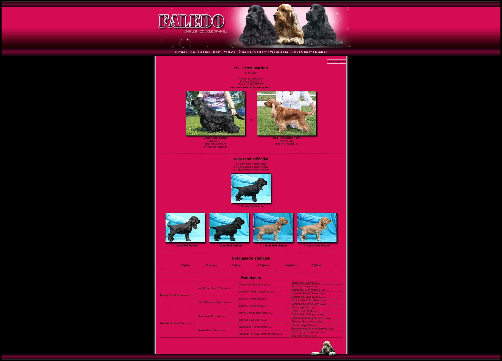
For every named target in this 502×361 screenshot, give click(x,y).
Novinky (181, 51)
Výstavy (230, 51)
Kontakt (321, 51)
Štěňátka (245, 51)
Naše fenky (213, 51)
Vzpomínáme (279, 51)
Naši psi (196, 51)
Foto (295, 51)
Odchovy (260, 51)
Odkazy (306, 51)
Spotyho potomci (337, 61)
